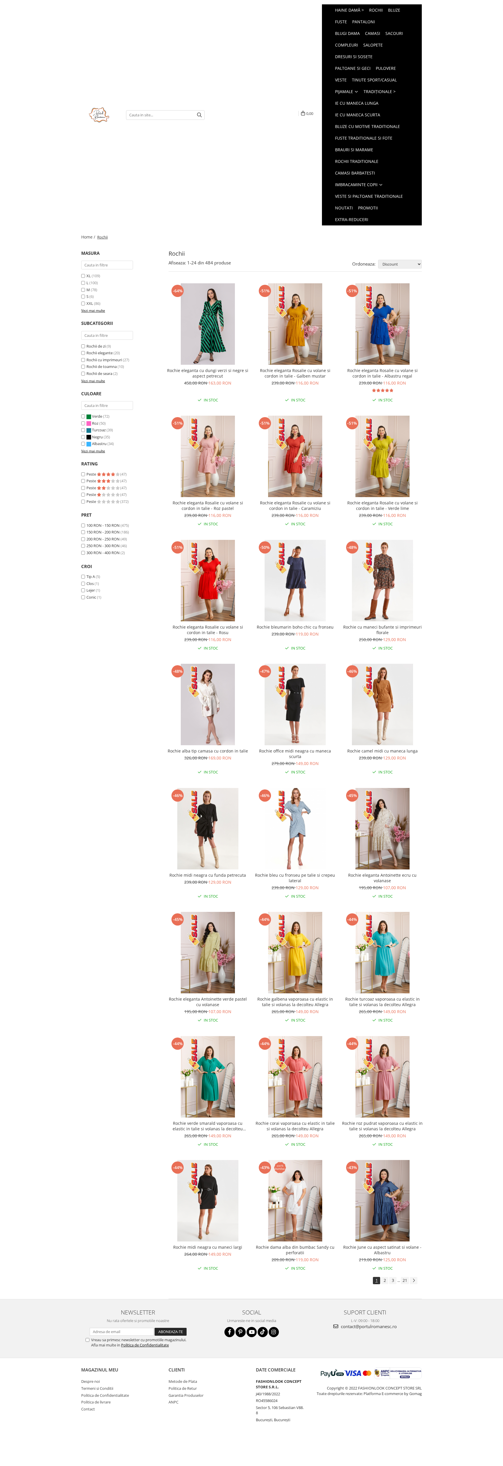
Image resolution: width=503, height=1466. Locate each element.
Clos (90, 583)
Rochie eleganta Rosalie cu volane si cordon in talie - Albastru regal (382, 373)
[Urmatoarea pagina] (413, 1280)
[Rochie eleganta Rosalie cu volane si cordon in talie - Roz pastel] (208, 456)
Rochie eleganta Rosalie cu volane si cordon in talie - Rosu (208, 629)
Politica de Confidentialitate (145, 1345)
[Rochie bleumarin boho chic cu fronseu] (295, 580)
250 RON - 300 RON (103, 545)
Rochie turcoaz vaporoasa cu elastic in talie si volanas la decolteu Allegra (382, 1001)
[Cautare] (199, 115)
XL (88, 275)
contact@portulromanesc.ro (368, 1326)
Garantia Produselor (186, 1395)
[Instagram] (274, 1332)
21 (405, 1280)
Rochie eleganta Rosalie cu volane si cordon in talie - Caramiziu (295, 505)
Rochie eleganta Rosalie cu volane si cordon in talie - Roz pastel (208, 505)
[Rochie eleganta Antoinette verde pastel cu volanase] (208, 952)
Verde (97, 416)
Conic (91, 597)
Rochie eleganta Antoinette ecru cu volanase (382, 877)
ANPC (173, 1402)
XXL (89, 303)
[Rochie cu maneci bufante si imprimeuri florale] (382, 580)
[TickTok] (263, 1332)
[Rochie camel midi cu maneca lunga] (382, 704)
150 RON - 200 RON (103, 532)
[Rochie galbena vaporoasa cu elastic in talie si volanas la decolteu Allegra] (295, 952)
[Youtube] (252, 1332)
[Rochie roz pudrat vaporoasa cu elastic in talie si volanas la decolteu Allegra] (382, 1077)
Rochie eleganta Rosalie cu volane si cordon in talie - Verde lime (382, 505)
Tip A (90, 576)
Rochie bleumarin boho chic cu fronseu (295, 627)
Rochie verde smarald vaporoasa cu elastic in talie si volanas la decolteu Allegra (208, 1125)
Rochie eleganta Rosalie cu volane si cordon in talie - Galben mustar (295, 373)
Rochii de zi (96, 346)
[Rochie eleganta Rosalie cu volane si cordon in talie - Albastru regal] (382, 324)
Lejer (90, 590)
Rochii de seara (99, 373)
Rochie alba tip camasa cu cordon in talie (208, 751)
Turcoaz (99, 430)
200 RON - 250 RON (103, 539)
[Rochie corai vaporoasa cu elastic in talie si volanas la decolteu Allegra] (295, 1077)
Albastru (99, 443)
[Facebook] (229, 1332)
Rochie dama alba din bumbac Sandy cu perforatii (295, 1249)
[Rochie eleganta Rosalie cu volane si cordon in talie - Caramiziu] (295, 456)
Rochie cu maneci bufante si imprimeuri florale (382, 629)
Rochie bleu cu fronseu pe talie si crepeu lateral (295, 877)
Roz (95, 423)
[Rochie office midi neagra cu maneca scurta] (295, 704)
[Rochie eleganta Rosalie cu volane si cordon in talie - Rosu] (208, 580)
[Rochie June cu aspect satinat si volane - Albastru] (382, 1200)
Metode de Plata (183, 1381)
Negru (97, 437)
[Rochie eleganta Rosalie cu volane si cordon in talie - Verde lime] (382, 456)
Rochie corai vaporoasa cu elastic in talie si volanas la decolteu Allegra (295, 1125)
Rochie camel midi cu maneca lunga (382, 751)
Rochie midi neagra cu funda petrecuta (207, 875)
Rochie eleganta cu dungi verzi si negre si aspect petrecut (207, 373)
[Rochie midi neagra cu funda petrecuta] (208, 828)
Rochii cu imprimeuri (104, 359)
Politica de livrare (96, 1402)
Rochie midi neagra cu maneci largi (207, 1247)
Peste (91, 474)
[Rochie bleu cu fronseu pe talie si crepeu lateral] (295, 828)
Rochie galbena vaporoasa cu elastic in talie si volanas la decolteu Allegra (295, 1001)
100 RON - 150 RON (103, 525)
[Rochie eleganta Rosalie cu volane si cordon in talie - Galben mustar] (295, 324)
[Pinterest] (240, 1332)
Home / (88, 237)
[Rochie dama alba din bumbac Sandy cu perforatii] (295, 1200)
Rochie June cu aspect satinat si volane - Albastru (382, 1249)
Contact (88, 1409)
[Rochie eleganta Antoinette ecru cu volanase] (382, 828)
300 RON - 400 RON (103, 552)
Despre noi (90, 1381)
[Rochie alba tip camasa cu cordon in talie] (208, 704)
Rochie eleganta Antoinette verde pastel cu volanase (208, 1001)
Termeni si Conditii (97, 1388)
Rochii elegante (99, 352)
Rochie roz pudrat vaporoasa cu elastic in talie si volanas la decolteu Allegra (382, 1125)
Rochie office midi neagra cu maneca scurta (295, 753)
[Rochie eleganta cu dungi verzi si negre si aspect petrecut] (208, 324)
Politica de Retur (183, 1388)
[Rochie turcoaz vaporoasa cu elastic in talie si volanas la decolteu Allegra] (382, 952)
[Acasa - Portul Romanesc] (99, 115)
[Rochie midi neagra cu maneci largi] (208, 1200)
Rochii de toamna (101, 366)
